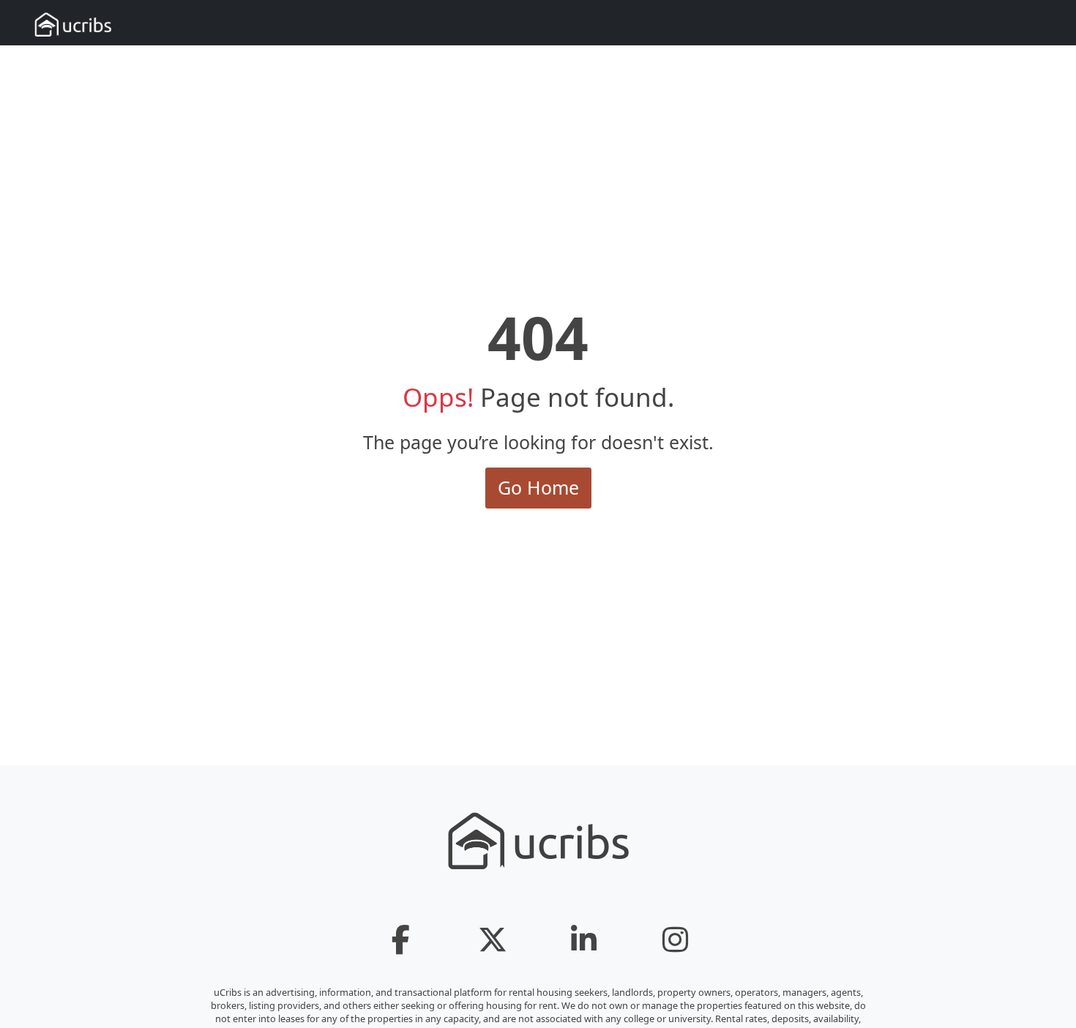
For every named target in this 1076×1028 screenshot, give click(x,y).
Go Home (538, 487)
